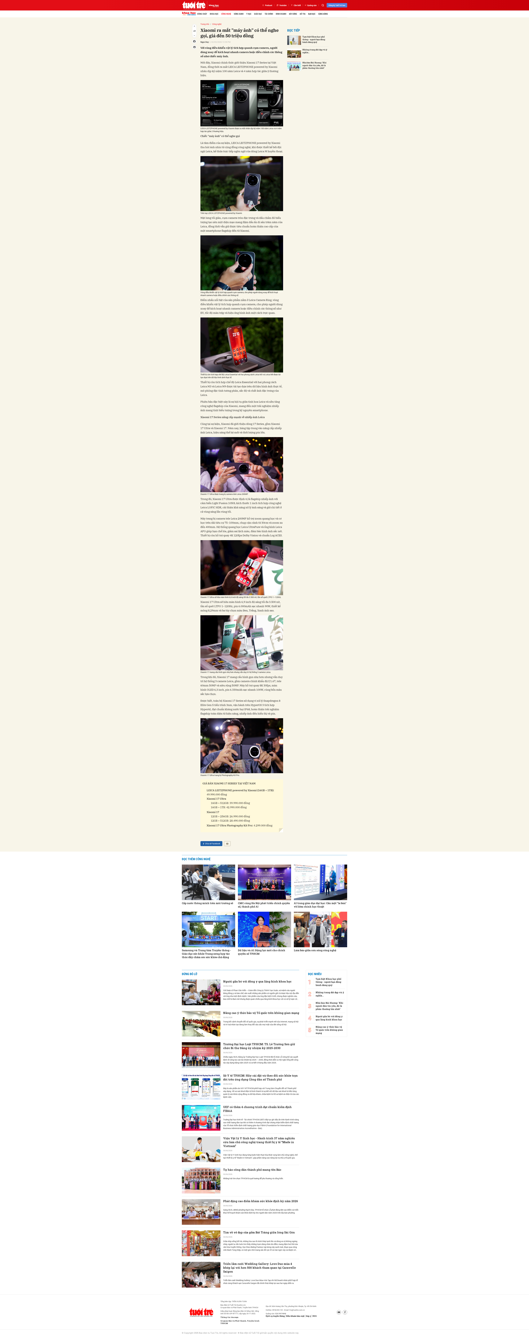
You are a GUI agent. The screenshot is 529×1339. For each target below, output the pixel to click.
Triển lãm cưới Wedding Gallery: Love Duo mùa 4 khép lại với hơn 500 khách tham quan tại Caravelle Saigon (259, 1267)
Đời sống (293, 14)
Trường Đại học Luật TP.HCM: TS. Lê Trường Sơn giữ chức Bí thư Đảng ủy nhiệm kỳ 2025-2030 (259, 1046)
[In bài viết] (227, 843)
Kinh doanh (281, 14)
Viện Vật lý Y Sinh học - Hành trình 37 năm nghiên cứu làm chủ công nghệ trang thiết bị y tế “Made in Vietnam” (259, 1142)
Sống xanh (239, 14)
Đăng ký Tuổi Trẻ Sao (337, 5)
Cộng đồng (323, 14)
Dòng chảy (202, 14)
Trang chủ (204, 24)
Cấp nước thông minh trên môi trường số (207, 903)
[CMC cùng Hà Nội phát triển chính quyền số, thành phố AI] (264, 882)
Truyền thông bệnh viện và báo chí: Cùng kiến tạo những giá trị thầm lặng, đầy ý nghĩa (258, 1331)
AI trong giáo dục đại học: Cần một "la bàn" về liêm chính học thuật (320, 904)
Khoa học (214, 14)
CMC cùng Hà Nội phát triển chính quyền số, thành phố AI (264, 904)
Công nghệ (226, 14)
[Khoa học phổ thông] (213, 5)
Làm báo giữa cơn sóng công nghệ (315, 950)
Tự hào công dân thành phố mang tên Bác (252, 1169)
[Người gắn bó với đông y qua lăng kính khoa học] (201, 992)
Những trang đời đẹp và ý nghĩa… (314, 51)
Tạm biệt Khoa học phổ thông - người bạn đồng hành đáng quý (313, 39)
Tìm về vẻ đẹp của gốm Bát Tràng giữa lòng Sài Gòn (259, 1232)
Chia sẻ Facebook (212, 843)
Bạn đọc (311, 14)
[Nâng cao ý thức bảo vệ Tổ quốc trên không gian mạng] (201, 1024)
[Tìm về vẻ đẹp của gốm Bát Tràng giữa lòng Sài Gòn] (201, 1243)
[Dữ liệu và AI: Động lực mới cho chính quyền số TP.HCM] (264, 929)
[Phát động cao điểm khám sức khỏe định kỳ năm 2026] (201, 1212)
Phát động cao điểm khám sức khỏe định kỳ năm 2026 (260, 1201)
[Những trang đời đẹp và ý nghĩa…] (294, 53)
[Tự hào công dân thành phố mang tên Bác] (201, 1180)
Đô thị (302, 14)
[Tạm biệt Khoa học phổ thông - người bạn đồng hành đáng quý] (294, 40)
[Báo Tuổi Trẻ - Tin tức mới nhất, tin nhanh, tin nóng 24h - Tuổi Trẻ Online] (193, 5)
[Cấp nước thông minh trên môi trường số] (208, 882)
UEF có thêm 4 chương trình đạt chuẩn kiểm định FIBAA (257, 1109)
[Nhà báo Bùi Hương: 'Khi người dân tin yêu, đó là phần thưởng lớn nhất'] (294, 66)
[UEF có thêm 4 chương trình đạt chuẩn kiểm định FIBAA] (201, 1118)
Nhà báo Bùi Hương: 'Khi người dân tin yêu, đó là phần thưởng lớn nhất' (314, 65)
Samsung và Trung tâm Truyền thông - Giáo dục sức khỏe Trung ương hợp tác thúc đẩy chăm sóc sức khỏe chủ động (206, 954)
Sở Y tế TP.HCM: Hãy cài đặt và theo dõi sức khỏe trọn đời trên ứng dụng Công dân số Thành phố (260, 1077)
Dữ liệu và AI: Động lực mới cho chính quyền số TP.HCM (261, 952)
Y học (248, 14)
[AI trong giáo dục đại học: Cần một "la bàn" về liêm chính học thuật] (320, 882)
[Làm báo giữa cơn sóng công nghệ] (320, 929)
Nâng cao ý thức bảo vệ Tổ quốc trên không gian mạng (261, 1013)
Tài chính (269, 14)
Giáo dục (258, 14)
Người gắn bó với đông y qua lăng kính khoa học (257, 981)
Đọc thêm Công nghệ (196, 859)
